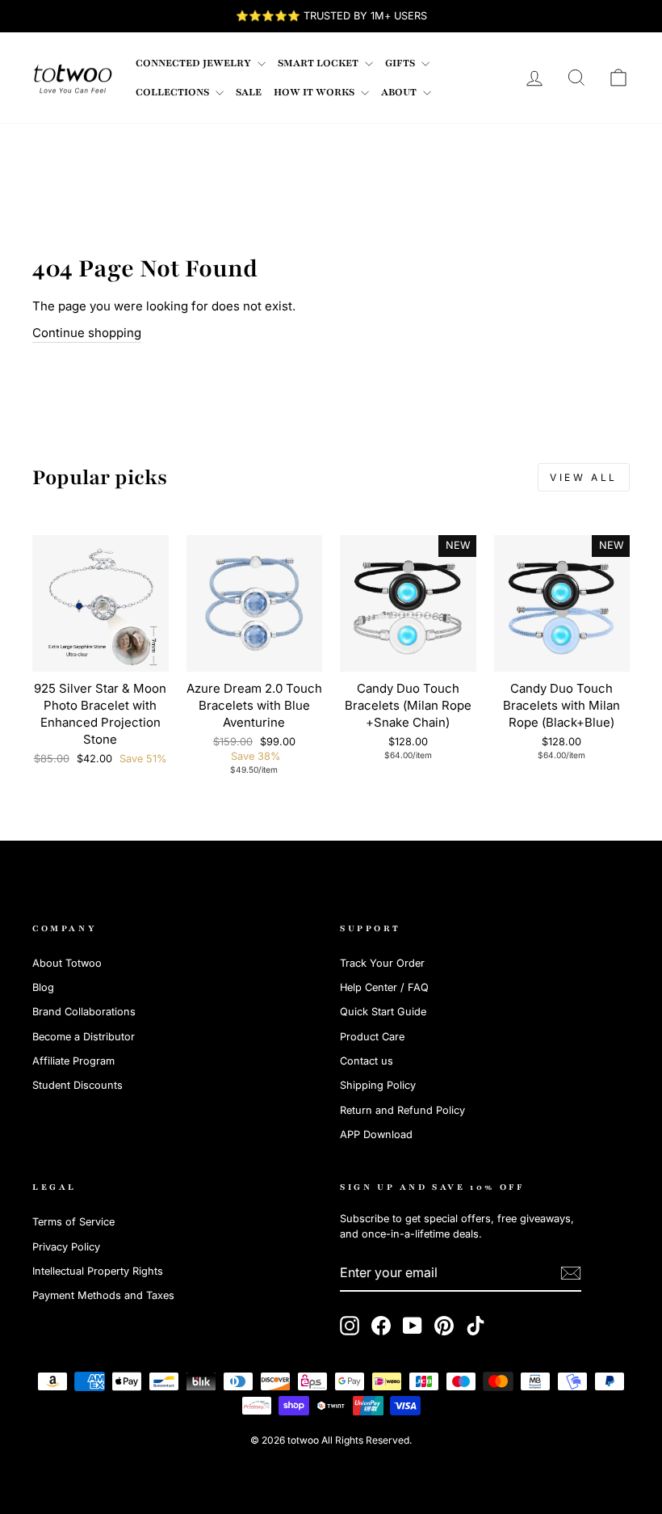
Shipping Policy (378, 1085)
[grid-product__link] (100, 603)
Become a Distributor (83, 1037)
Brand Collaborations (84, 1012)
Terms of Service (73, 1222)
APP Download (376, 1134)
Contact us (366, 1061)
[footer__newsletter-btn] (570, 1273)
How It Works (315, 92)
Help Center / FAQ (384, 987)
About (400, 92)
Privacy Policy (66, 1247)
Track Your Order (382, 963)
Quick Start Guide (383, 1012)
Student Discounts (77, 1085)
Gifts (401, 63)
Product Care (372, 1037)
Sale (249, 92)
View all (584, 477)
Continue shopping (86, 332)
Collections (174, 92)
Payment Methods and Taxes (103, 1295)
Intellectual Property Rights (97, 1271)
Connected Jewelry (194, 63)
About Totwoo (67, 963)
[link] (72, 77)
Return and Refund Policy (402, 1110)
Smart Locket (319, 63)
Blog (43, 987)
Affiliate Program (73, 1061)
